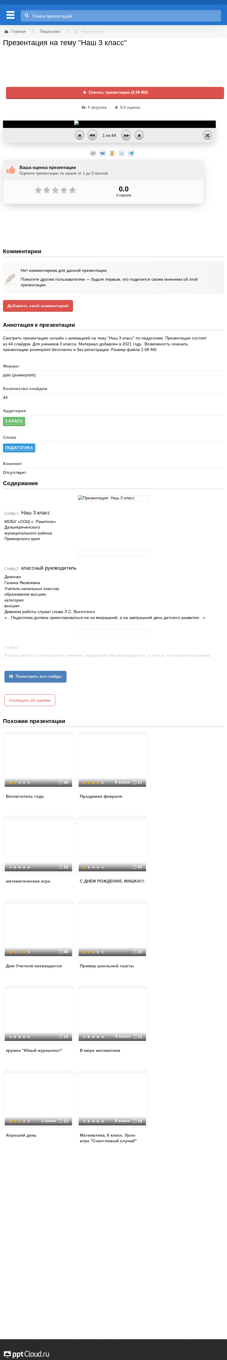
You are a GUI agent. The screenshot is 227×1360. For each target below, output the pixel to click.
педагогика (19, 447)
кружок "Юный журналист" (34, 1050)
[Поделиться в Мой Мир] (121, 153)
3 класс (14, 421)
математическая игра (28, 881)
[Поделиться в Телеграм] (131, 153)
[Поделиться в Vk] (102, 153)
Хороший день (21, 1135)
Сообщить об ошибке (30, 700)
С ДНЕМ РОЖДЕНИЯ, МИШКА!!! (112, 881)
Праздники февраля (101, 796)
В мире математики (100, 1050)
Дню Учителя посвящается (34, 965)
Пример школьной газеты (107, 965)
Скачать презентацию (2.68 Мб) (117, 92)
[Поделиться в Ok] (112, 153)
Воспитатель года (25, 796)
